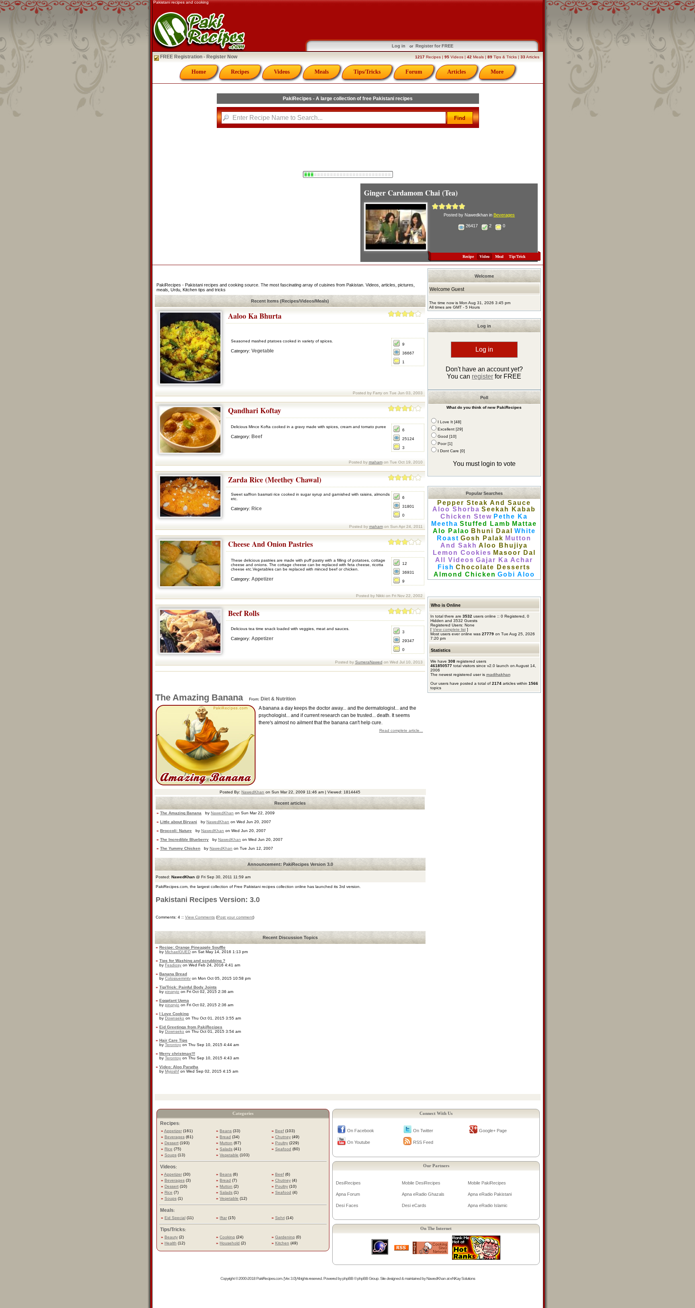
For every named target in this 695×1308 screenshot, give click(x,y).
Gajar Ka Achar (504, 559)
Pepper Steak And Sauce (484, 502)
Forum (413, 72)
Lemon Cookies (462, 552)
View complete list (449, 629)
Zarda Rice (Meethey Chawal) (274, 479)
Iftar (223, 1217)
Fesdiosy (173, 965)
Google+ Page (493, 1130)
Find (459, 118)
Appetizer (262, 579)
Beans (226, 1131)
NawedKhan (252, 792)
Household (230, 1243)
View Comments (200, 917)
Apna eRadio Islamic (488, 1205)
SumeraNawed (368, 662)
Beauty (171, 1237)
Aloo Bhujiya (503, 545)
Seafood (283, 1149)
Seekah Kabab (508, 509)
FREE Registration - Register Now (198, 57)
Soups (170, 1155)
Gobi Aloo (516, 574)
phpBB (347, 1278)
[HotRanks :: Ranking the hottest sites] (476, 1257)
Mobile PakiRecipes (487, 1182)
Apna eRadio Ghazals (423, 1194)
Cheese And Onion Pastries (270, 544)
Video (484, 256)
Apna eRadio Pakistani (490, 1194)
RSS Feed (423, 1142)
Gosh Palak (482, 538)
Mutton (226, 1143)
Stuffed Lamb (485, 523)
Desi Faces (347, 1205)
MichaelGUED (178, 952)
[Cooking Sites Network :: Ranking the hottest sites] (430, 1251)
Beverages (504, 214)
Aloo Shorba (456, 509)
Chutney (283, 1137)
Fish (446, 567)
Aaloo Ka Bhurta (255, 316)
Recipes (240, 72)
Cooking (227, 1237)
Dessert (171, 1143)
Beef (256, 436)
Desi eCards (414, 1205)
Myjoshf (172, 1071)
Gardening (285, 1237)
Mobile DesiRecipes (421, 1182)
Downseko (174, 1018)
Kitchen (282, 1243)
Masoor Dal (514, 552)
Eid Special (174, 1217)
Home (198, 72)
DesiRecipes (348, 1182)
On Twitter (423, 1130)
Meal (499, 256)
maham (375, 462)
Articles (456, 72)
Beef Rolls (243, 613)
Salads (226, 1149)
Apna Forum (348, 1194)
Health (170, 1243)
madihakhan (498, 674)
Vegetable (262, 351)
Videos (282, 72)
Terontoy (173, 1044)
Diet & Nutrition (278, 699)
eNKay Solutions (462, 1278)
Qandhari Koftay (254, 410)
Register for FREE (434, 45)
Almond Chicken (465, 574)
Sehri (280, 1217)
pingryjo (172, 991)
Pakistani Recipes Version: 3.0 (208, 900)
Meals (322, 72)
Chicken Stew (466, 516)
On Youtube (358, 1142)
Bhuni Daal (492, 530)
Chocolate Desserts (493, 567)
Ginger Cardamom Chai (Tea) (411, 192)
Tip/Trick (517, 256)
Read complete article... (401, 730)
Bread (225, 1137)
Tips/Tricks (367, 72)
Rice (256, 508)
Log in (398, 45)
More (497, 72)
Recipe (468, 256)
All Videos (454, 559)
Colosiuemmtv (178, 978)
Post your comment (235, 917)
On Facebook (360, 1130)
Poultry (281, 1143)
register (482, 376)
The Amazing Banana (199, 697)
